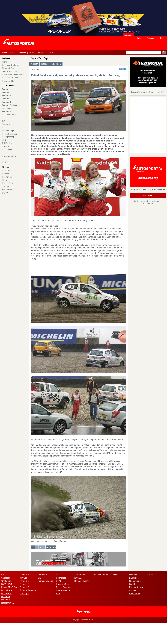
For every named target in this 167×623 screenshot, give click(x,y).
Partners (41, 52)
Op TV (5, 193)
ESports (5, 174)
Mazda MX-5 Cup (9, 71)
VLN (4, 140)
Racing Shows (8, 183)
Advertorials (7, 190)
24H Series (7, 143)
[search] (164, 52)
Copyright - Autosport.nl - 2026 (83, 620)
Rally (161, 38)
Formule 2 (6, 95)
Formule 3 (6, 102)
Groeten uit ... (8, 177)
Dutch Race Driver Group (13, 74)
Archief (32, 52)
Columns (6, 186)
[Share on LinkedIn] (125, 69)
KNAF (4, 62)
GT (3, 121)
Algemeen (56, 64)
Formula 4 (6, 111)
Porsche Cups (8, 130)
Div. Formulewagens (11, 115)
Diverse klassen (9, 149)
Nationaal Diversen (10, 78)
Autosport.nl (128, 35)
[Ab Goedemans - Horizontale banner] (78, 559)
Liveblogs (6, 180)
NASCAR (6, 146)
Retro (139, 38)
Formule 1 (6, 89)
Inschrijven (147, 196)
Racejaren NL (8, 81)
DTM (4, 127)
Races (44, 64)
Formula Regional (9, 105)
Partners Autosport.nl (139, 92)
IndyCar (5, 92)
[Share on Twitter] (122, 69)
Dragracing (150, 38)
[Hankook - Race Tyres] (148, 72)
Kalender (22, 52)
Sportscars (6, 124)
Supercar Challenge (10, 65)
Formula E (6, 99)
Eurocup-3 (6, 108)
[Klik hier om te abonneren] (148, 172)
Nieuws (13, 52)
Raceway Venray (9, 156)
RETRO (5, 162)
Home (4, 52)
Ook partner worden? (156, 92)
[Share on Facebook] (120, 69)
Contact (51, 52)
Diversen (6, 170)
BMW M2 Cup (8, 68)
